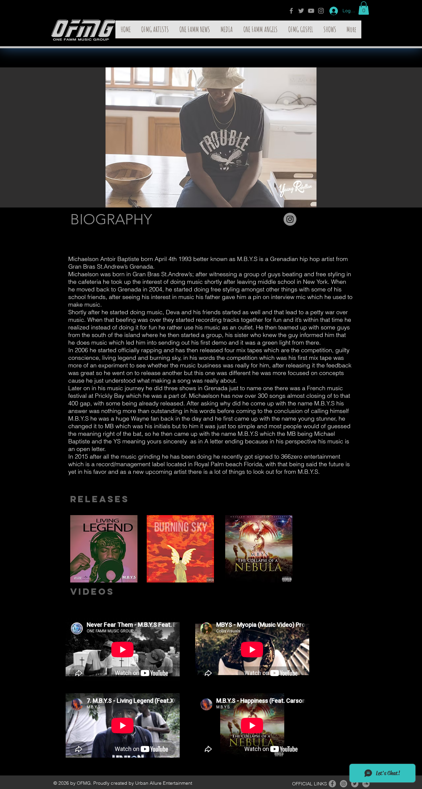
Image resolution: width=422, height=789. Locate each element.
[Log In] (331, 11)
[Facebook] (291, 11)
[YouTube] (311, 11)
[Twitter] (301, 11)
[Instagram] (321, 11)
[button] (363, 8)
